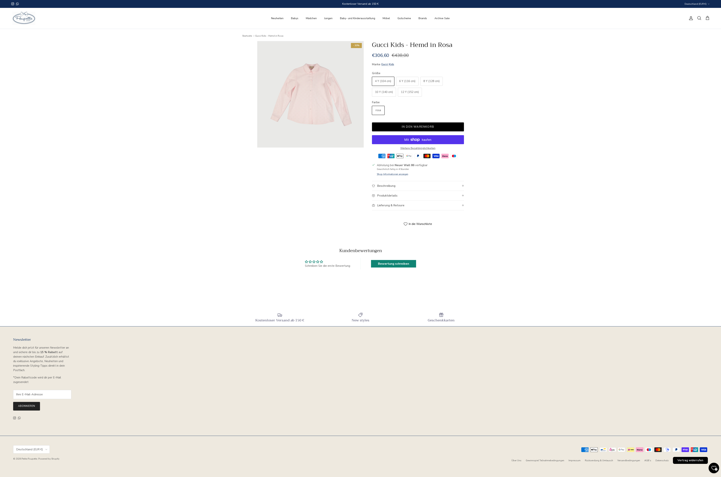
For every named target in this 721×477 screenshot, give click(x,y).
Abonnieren (26, 406)
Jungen (328, 18)
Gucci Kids (387, 64)
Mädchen (311, 18)
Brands (423, 18)
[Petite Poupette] (24, 18)
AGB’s (647, 460)
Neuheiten (277, 18)
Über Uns (516, 460)
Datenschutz (662, 460)
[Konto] (690, 18)
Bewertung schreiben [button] (393, 264)
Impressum (575, 460)
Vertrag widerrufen (690, 460)
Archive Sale (442, 18)
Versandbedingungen (628, 460)
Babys (294, 18)
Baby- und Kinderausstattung (357, 18)
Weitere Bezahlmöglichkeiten (417, 148)
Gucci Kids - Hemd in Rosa (269, 35)
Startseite (247, 35)
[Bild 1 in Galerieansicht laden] (310, 94)
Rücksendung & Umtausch (599, 460)
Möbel (386, 18)
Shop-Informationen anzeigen (392, 174)
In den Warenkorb (418, 127)
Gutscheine (404, 18)
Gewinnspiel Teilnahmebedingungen (545, 460)
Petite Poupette (29, 458)
